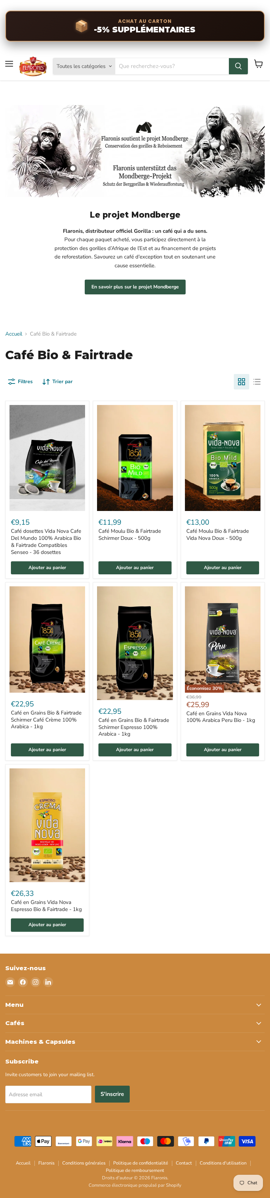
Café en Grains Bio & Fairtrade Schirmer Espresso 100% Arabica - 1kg (133, 727)
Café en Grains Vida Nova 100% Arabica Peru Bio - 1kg (220, 717)
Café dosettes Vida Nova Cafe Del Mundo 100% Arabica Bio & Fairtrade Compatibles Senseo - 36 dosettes (46, 541)
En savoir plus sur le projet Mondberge (135, 286)
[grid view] (241, 381)
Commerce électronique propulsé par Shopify (135, 1185)
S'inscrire (112, 1094)
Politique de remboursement (135, 1170)
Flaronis (46, 1163)
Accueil (13, 334)
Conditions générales (83, 1163)
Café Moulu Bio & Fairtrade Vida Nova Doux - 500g (217, 535)
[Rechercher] (238, 66)
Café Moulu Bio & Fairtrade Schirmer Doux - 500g (129, 535)
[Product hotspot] (35, 139)
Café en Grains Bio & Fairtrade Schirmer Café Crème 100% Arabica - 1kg (46, 719)
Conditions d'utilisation (223, 1163)
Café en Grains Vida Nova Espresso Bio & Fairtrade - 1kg (46, 906)
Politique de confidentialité (140, 1163)
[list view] (257, 381)
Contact (184, 1163)
